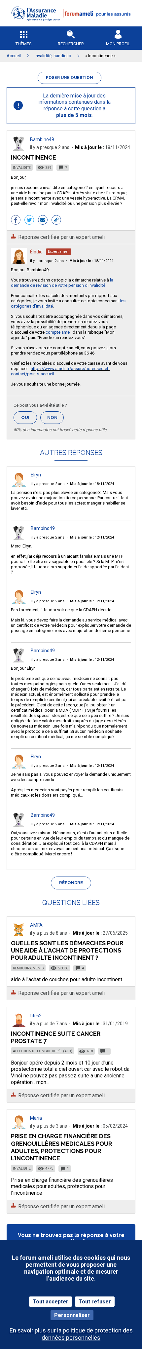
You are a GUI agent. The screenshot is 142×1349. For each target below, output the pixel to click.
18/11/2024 (91, 261)
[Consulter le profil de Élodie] (19, 262)
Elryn (36, 474)
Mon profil (118, 43)
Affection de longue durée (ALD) (42, 1051)
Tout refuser (95, 1301)
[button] (71, 25)
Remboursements (28, 968)
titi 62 (36, 1015)
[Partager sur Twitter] (29, 220)
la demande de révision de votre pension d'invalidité (62, 283)
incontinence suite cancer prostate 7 (55, 1037)
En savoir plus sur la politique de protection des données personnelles (71, 1334)
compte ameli (59, 332)
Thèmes (24, 43)
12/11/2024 (92, 537)
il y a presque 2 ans (47, 261)
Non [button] (55, 419)
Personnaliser (72, 1315)
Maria (36, 1118)
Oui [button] (29, 417)
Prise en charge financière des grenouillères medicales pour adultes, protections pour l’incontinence (61, 1147)
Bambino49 (42, 139)
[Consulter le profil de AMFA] (19, 934)
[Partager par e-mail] (43, 220)
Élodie (36, 251)
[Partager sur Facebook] (15, 220)
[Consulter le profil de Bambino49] (19, 149)
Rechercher (71, 43)
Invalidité (22, 167)
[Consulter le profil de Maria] (19, 1127)
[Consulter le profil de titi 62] (19, 1025)
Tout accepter (50, 1301)
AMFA (36, 925)
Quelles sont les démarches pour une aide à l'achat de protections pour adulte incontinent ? (67, 950)
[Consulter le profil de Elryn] (19, 485)
